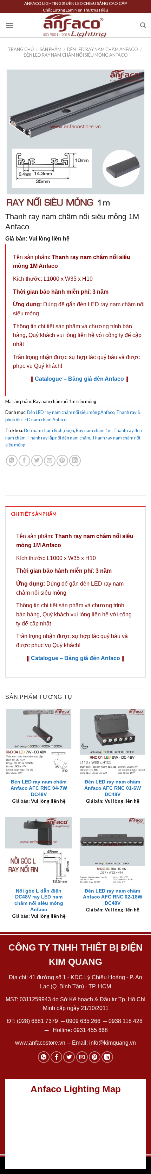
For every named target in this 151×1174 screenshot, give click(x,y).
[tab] (75, 513)
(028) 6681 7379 (38, 1021)
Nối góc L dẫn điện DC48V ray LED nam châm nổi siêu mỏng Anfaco (38, 900)
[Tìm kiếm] (143, 25)
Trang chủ (21, 49)
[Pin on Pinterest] (62, 460)
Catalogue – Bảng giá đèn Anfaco (79, 379)
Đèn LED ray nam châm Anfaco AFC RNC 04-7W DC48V (39, 788)
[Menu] (9, 25)
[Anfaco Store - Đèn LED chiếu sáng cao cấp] (75, 25)
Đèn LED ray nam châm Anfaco (102, 49)
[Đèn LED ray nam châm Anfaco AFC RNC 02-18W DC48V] (112, 850)
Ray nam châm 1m (94, 430)
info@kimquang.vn (112, 1043)
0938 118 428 (126, 1021)
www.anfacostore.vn (40, 1043)
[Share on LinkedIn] (75, 460)
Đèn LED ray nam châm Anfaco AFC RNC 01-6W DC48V (112, 788)
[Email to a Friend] (49, 460)
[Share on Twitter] (37, 460)
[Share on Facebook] (24, 460)
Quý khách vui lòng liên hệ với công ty (75, 335)
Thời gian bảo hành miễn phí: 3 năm (61, 292)
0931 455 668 (90, 1030)
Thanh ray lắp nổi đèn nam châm (58, 438)
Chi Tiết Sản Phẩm (34, 514)
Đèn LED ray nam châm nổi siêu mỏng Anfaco (76, 55)
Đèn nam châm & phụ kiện (49, 430)
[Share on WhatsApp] (12, 460)
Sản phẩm (50, 49)
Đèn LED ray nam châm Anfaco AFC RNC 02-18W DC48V (112, 897)
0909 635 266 (83, 1021)
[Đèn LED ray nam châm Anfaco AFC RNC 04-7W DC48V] (38, 741)
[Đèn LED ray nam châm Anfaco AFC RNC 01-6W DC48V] (112, 741)
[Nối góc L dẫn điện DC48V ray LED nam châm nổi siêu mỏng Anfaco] (38, 850)
